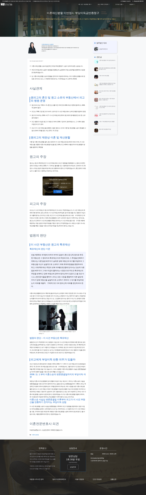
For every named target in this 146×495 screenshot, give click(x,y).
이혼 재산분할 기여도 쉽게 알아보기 (107, 60)
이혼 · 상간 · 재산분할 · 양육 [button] (84, 4)
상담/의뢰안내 (103, 49)
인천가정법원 (97, 479)
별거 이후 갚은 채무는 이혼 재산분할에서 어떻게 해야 (107, 99)
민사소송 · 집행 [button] (118, 4)
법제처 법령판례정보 (59, 479)
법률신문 (113, 479)
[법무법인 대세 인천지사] (6, 4)
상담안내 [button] (131, 4)
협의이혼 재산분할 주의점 (105, 129)
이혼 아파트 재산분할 (104, 75)
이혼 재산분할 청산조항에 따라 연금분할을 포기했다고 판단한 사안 (107, 84)
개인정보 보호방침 (111, 486)
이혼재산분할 (35, 435)
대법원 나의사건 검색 (36, 479)
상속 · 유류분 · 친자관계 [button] (103, 4)
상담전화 (73, 467)
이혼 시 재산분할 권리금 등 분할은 (107, 121)
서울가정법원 (79, 479)
